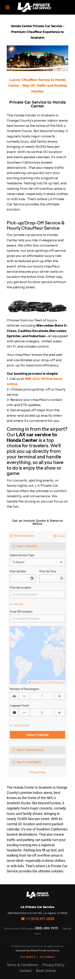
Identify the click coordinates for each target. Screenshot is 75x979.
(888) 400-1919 (46, 928)
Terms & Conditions (22, 964)
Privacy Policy (53, 964)
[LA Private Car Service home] (37, 895)
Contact (25, 970)
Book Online (46, 970)
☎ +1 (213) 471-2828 (37, 918)
